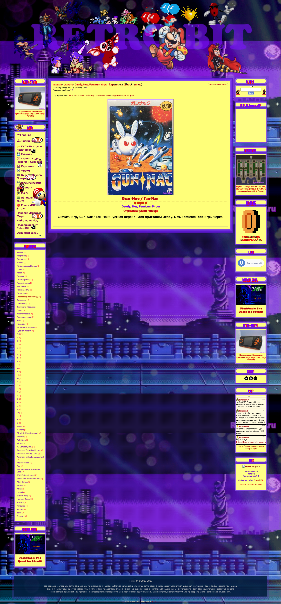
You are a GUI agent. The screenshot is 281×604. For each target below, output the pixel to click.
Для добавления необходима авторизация (251, 447)
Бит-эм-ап (21, 259)
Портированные (24, 317)
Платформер (23, 279)
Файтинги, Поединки (26, 307)
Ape (18, 466)
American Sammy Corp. (27, 453)
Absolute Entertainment (27, 433)
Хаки (19, 320)
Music (19, 426)
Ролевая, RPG (23, 290)
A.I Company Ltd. (24, 447)
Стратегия (21, 300)
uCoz (154, 601)
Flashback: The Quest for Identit (30, 559)
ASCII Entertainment (26, 475)
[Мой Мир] (255, 378)
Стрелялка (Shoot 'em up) (27, 297)
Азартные (21, 256)
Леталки (20, 276)
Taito (19, 513)
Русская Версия (24, 331)
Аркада (20, 252)
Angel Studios (23, 463)
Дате (70, 95)
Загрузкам (116, 95)
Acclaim (20, 436)
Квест (19, 273)
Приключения (23, 283)
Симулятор (22, 303)
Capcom (20, 516)
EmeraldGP (258, 480)
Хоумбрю (21, 324)
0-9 (18, 334)
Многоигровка (23, 314)
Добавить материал (218, 84)
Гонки (19, 269)
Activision (21, 440)
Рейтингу (90, 95)
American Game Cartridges (28, 450)
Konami (20, 502)
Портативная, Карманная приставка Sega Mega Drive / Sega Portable (30, 113)
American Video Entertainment (30, 457)
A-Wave (20, 430)
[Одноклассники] (251, 378)
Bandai (20, 492)
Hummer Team (23, 499)
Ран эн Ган (21, 286)
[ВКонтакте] (246, 378)
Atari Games (22, 482)
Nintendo (21, 506)
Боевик (20, 262)
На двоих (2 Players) (26, 327)
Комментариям (103, 95)
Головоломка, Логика (27, 266)
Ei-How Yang (22, 496)
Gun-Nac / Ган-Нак (140, 198)
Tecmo (20, 509)
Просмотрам (128, 95)
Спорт (19, 310)
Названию (79, 95)
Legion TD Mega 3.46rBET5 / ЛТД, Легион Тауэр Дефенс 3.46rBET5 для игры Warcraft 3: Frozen (251, 188)
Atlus (19, 489)
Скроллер (21, 293)
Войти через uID (254, 263)
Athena (20, 485)
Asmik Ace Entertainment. (28, 478)
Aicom (20, 443)
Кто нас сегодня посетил (251, 484)
